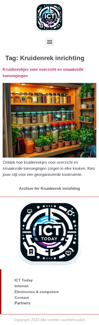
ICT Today (24, 280)
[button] (49, 41)
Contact (22, 297)
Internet (22, 286)
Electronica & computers (37, 292)
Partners (22, 303)
